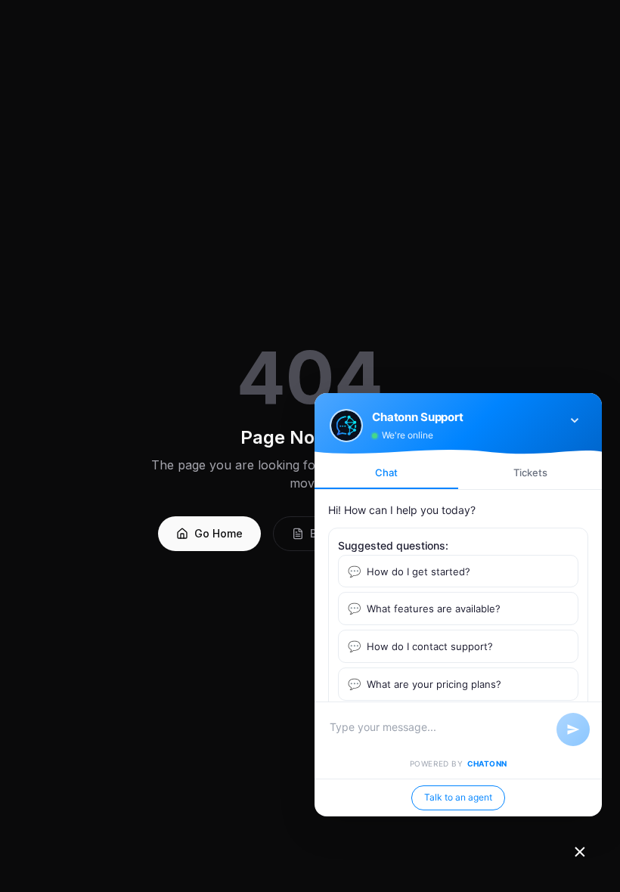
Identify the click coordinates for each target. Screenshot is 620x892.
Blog (321, 533)
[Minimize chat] (575, 420)
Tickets (530, 472)
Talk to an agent (458, 797)
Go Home (218, 533)
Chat (386, 472)
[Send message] (573, 729)
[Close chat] (580, 852)
